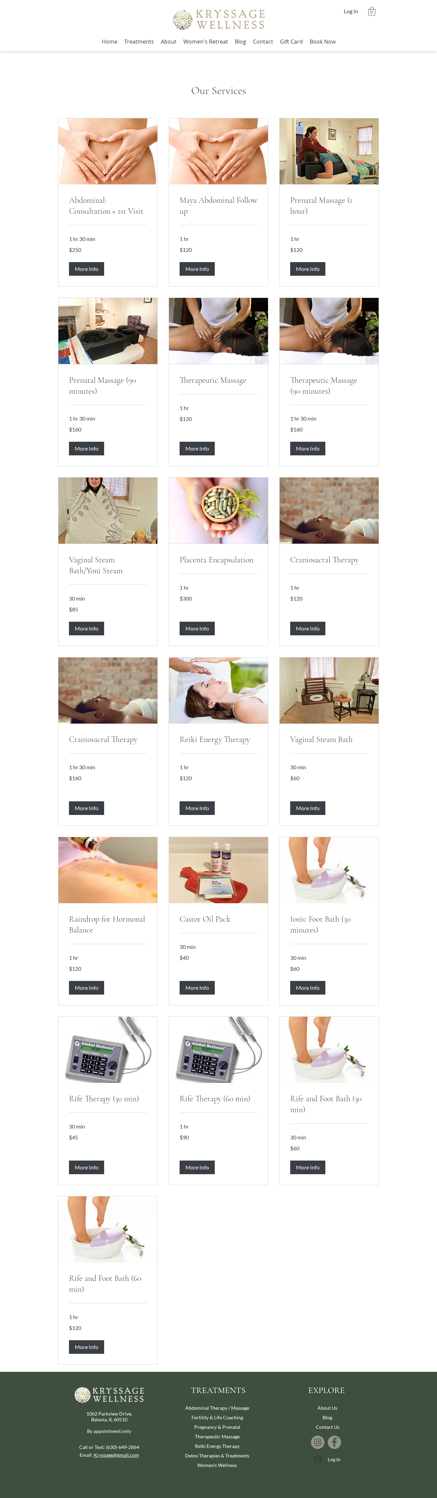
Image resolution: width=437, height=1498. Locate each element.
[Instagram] (317, 1442)
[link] (108, 206)
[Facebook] (334, 1442)
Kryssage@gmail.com (116, 1455)
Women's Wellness (217, 1465)
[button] (372, 11)
